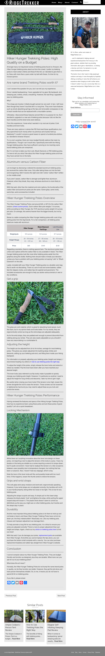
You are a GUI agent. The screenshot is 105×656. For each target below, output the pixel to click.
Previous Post (11, 595)
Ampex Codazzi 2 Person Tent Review (12, 627)
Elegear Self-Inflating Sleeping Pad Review (55, 627)
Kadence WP (29, 652)
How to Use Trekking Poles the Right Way (34, 627)
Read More (16, 638)
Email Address (76, 107)
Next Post (61, 595)
